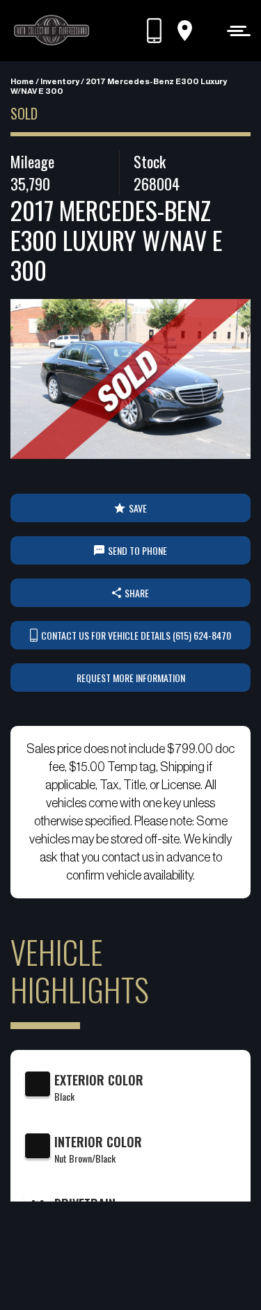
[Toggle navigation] (235, 30)
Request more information (131, 677)
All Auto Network (153, 1276)
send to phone (137, 550)
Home (22, 81)
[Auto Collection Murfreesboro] (52, 30)
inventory (59, 81)
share (137, 592)
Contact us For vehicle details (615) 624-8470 (136, 635)
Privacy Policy (110, 1258)
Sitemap (165, 1258)
